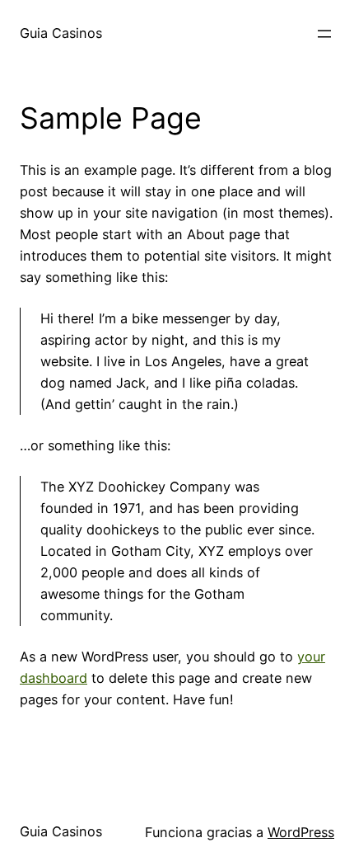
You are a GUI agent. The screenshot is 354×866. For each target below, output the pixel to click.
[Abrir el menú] (324, 34)
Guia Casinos (61, 33)
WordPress (301, 832)
